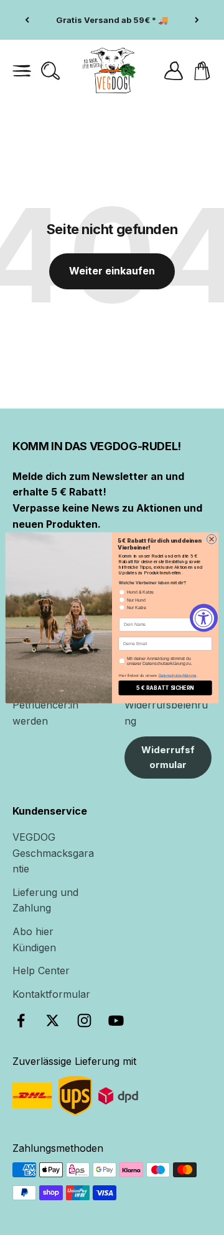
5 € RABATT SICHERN (165, 687)
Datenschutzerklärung (178, 675)
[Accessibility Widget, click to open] (204, 617)
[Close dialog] (211, 538)
